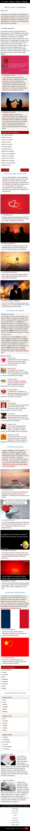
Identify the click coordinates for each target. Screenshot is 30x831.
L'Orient (3, 686)
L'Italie (3, 677)
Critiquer (5, 723)
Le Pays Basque (7, 746)
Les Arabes (4, 684)
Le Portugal (4, 674)
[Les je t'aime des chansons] (15, 261)
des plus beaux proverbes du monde (11, 608)
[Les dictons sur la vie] (15, 479)
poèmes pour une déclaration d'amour (12, 90)
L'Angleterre (4, 681)
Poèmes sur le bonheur (7, 156)
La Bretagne (6, 739)
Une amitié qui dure (12, 370)
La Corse (5, 744)
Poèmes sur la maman (7, 158)
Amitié (4, 702)
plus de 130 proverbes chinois (15, 661)
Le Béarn (5, 737)
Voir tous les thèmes (7, 135)
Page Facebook (15, 820)
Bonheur (5, 704)
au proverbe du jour (6, 604)
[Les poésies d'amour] (15, 64)
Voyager (5, 728)
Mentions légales (15, 824)
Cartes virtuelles (15, 810)
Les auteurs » (24, 170)
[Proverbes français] (15, 619)
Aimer (4, 718)
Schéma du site (15, 813)
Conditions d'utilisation (15, 822)
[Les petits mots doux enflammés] (15, 232)
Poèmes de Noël (6, 165)
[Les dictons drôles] (15, 539)
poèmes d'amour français (9, 83)
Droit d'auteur (15, 818)
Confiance (5, 707)
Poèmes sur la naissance (8, 163)
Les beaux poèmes (6, 149)
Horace (3, 43)
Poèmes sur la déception (8, 153)
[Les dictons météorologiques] (15, 570)
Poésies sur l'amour (6, 144)
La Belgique (4, 679)
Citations (17, 1)
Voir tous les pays (6, 670)
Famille (5, 709)
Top (26, 828)
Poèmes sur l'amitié (6, 139)
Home (6, 1)
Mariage (5, 711)
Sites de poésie (15, 808)
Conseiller (5, 721)
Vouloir (4, 730)
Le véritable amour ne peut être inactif (18, 405)
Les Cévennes (7, 742)
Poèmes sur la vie (6, 137)
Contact (15, 815)
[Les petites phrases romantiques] (15, 290)
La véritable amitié (7, 114)
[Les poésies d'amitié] (15, 101)
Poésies (11, 1)
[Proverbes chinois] (15, 647)
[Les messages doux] (15, 204)
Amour (4, 700)
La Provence (6, 749)
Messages (24, 1)
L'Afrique (3, 688)
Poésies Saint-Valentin (7, 151)
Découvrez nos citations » (8, 775)
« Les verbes (5, 170)
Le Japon (4, 672)
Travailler (5, 725)
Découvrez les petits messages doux (12, 217)
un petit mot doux (17, 245)
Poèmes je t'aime (6, 142)
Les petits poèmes (6, 146)
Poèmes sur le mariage (7, 160)
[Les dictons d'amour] (15, 509)
